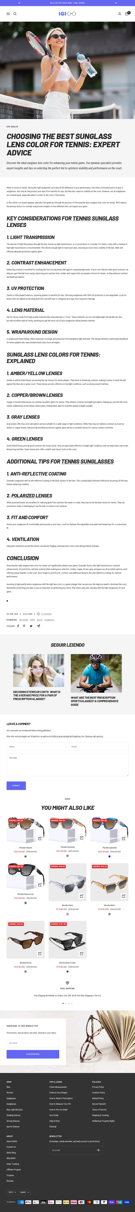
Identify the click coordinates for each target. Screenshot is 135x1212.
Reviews (10, 1181)
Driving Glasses (13, 1121)
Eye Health (12, 127)
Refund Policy (98, 1098)
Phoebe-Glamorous (25, 894)
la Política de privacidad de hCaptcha (65, 736)
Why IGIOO (11, 1158)
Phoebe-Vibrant (25, 847)
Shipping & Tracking (100, 1115)
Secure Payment (99, 1104)
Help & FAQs (54, 1121)
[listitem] (18, 626)
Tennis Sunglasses (87, 461)
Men (8, 1087)
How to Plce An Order (58, 1109)
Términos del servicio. (94, 736)
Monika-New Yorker (67, 963)
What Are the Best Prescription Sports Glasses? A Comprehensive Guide (94, 701)
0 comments (46, 614)
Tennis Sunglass (95, 218)
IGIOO (32, 620)
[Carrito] (126, 13)
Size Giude (53, 1115)
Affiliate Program (14, 1169)
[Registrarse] (98, 1150)
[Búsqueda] (15, 13)
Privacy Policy (98, 1087)
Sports (39, 620)
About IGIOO (12, 1141)
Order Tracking (13, 1164)
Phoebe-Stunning (68, 847)
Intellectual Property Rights (103, 1121)
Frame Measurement (58, 1087)
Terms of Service (99, 1109)
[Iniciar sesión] (119, 13)
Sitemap (52, 1126)
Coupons (10, 1175)
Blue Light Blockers (15, 1109)
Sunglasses (49, 620)
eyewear (95, 163)
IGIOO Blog (11, 1152)
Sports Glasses (13, 1126)
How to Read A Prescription (61, 1098)
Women (10, 1092)
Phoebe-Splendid (109, 847)
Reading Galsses (13, 1115)
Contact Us (11, 1147)
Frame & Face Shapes (58, 1092)
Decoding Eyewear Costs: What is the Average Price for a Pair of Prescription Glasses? (36, 695)
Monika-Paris (67, 905)
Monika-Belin (109, 905)
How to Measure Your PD (59, 1104)
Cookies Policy (98, 1092)
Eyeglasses (11, 1098)
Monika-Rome (25, 963)
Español (23, 1192)
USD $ (11, 1192)
